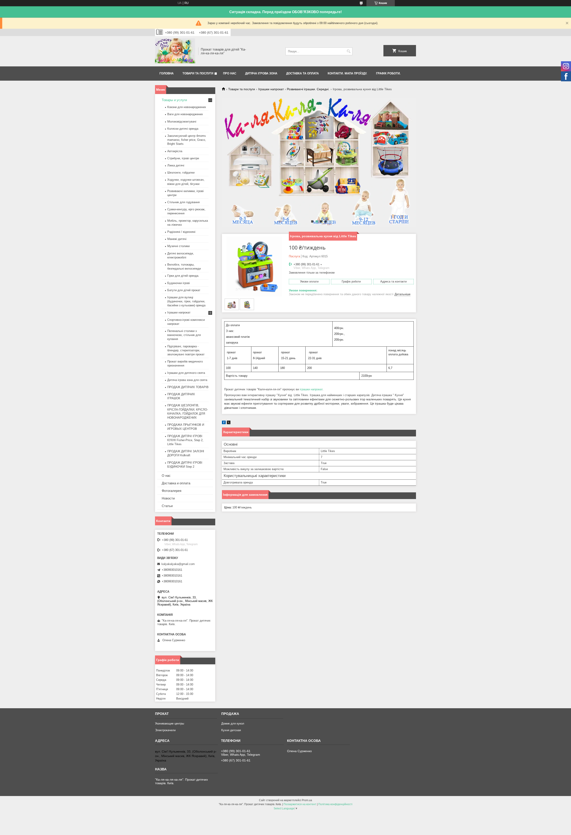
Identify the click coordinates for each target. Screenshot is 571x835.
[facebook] (224, 423)
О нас (166, 475)
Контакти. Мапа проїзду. (347, 73)
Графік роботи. (388, 73)
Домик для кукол (232, 723)
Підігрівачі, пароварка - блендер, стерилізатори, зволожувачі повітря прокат (186, 350)
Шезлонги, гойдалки (180, 172)
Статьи (167, 506)
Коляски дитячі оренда (182, 128)
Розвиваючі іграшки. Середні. (308, 89)
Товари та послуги (197, 73)
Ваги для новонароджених (185, 114)
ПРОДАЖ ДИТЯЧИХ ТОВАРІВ (188, 387)
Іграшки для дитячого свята (186, 373)
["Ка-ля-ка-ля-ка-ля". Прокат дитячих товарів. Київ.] (175, 51)
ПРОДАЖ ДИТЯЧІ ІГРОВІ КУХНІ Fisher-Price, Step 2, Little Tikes (185, 440)
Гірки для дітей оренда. (183, 275)
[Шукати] (348, 51)
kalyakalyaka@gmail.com (178, 564)
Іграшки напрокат (271, 89)
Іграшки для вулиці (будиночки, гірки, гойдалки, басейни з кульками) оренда (186, 301)
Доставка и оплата (176, 483)
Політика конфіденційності (335, 804)
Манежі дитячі (176, 239)
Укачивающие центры (169, 723)
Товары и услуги (174, 100)
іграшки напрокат (311, 389)
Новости (168, 498)
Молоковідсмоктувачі (181, 121)
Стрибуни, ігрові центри (183, 158)
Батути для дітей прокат (183, 290)
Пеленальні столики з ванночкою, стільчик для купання (184, 335)
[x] (228, 423)
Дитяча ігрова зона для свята (187, 380)
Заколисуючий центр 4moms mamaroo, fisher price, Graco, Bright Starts (186, 139)
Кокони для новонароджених (186, 107)
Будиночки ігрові (178, 283)
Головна (166, 73)
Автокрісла (174, 151)
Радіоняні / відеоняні (181, 231)
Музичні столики (178, 246)
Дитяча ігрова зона (261, 73)
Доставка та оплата (302, 73)
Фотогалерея (171, 491)
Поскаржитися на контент (299, 804)
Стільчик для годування (183, 202)
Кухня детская (231, 730)
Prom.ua (307, 800)
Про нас (229, 73)
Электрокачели (165, 730)
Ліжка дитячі (175, 165)
